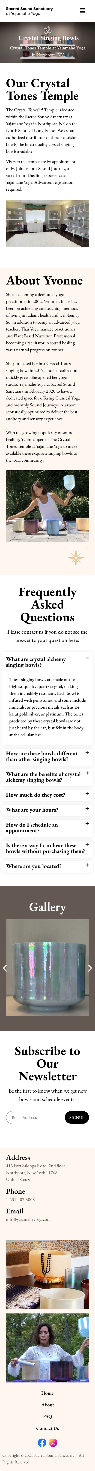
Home (47, 1393)
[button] (82, 11)
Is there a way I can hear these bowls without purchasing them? (45, 848)
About (47, 1405)
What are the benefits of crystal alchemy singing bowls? (43, 776)
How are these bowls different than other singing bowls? (42, 756)
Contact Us (47, 1428)
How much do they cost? (35, 794)
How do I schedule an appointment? (32, 827)
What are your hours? (32, 809)
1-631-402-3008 (20, 1199)
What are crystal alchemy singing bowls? (36, 661)
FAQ (47, 1416)
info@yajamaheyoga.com (28, 1219)
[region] (47, 42)
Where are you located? (34, 866)
